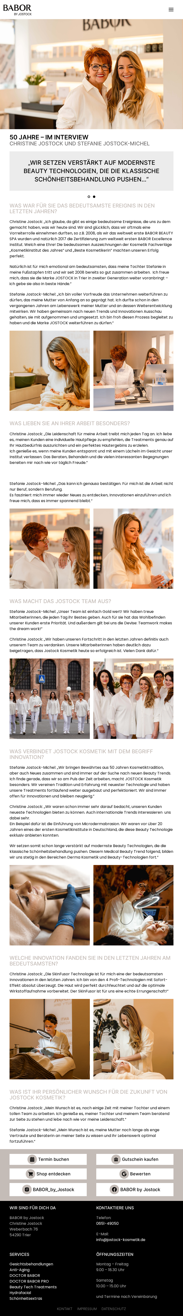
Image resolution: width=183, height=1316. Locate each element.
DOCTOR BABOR (25, 1275)
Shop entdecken (53, 1173)
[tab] (89, 197)
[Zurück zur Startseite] (18, 9)
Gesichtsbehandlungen (31, 1264)
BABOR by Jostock (140, 1189)
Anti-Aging (20, 1270)
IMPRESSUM (87, 1309)
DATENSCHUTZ (114, 1309)
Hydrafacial (20, 1292)
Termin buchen (53, 1159)
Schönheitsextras (26, 1298)
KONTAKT (64, 1309)
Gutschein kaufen (140, 1159)
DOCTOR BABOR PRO (29, 1281)
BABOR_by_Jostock (53, 1189)
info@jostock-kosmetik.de (120, 1239)
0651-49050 (107, 1223)
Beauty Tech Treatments (33, 1287)
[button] (171, 9)
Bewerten (140, 1173)
